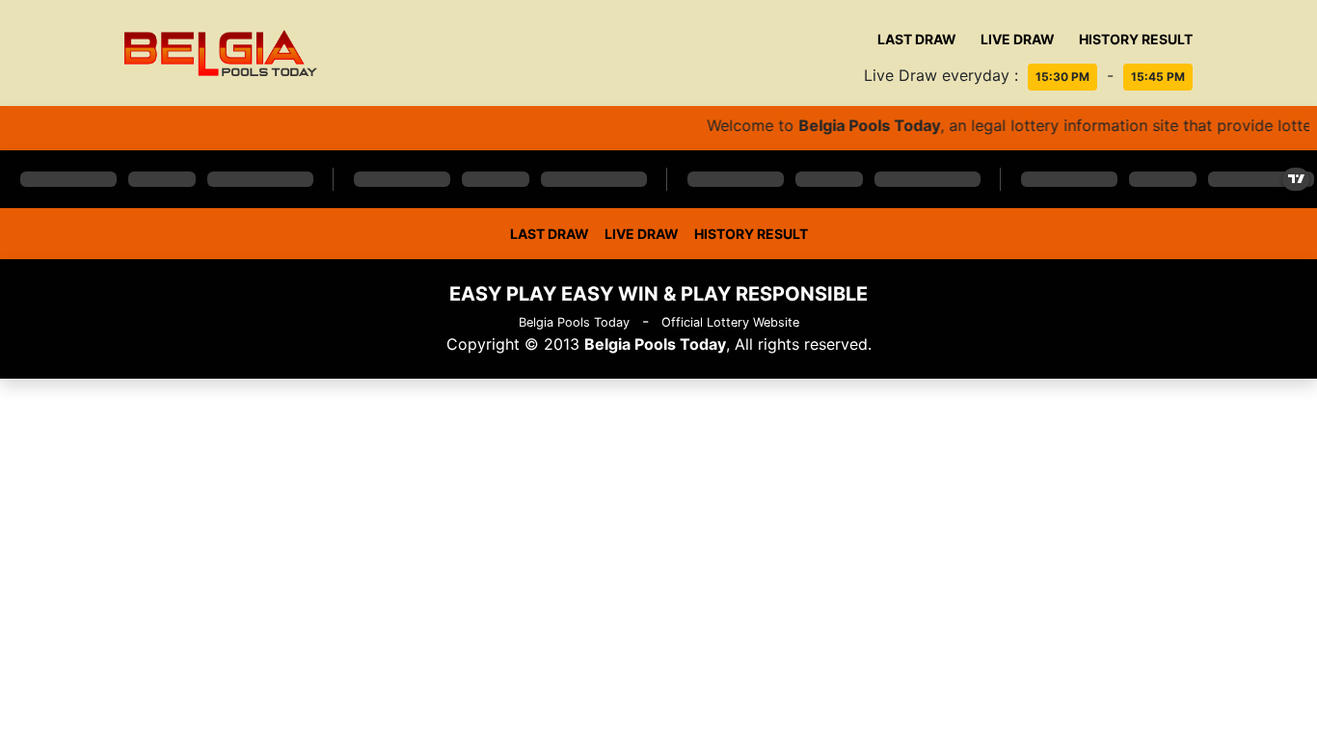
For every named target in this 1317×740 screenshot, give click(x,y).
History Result (1136, 39)
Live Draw (1018, 39)
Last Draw (916, 39)
